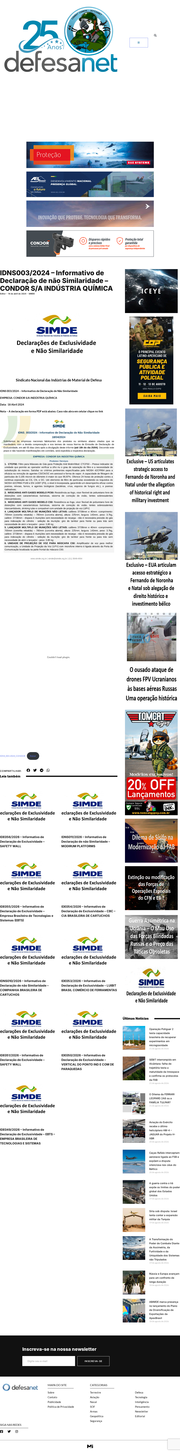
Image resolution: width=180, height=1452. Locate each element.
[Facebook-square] (1, 1431)
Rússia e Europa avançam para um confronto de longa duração (164, 1277)
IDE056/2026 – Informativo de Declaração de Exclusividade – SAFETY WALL (22, 841)
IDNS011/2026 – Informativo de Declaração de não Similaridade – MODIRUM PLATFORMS (85, 841)
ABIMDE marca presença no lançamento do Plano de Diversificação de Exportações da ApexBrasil (163, 1309)
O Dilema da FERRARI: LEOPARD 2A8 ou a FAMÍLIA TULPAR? (162, 1098)
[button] (155, 35)
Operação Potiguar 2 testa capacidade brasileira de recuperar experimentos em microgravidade (162, 1037)
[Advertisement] (90, 101)
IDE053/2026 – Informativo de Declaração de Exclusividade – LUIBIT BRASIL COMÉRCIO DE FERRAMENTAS (89, 985)
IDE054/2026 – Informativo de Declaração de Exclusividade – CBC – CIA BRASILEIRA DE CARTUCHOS (88, 911)
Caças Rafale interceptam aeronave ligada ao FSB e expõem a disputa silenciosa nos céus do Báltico (164, 1160)
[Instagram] (16, 1431)
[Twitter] (9, 1431)
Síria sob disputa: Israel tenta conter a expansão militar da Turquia (163, 1215)
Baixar (33, 756)
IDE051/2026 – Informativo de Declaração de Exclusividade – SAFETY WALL (22, 1060)
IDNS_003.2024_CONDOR (12, 756)
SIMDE (32, 293)
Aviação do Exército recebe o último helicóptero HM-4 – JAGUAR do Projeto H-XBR (162, 1130)
